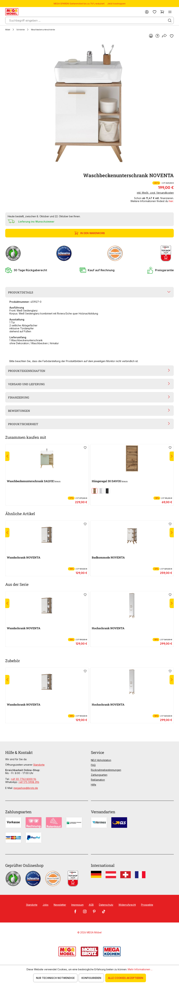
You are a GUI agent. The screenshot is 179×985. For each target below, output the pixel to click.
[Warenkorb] (162, 11)
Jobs (45, 904)
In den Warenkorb (92, 233)
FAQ (93, 765)
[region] (89, 105)
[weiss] (101, 491)
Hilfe (93, 784)
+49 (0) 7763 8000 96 (23, 779)
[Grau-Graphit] (107, 491)
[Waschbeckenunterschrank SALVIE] (47, 458)
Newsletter (60, 904)
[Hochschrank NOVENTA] (132, 605)
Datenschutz (106, 904)
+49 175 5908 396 (28, 782)
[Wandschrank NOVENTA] (47, 535)
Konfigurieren (91, 977)
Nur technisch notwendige (55, 977)
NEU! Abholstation (101, 760)
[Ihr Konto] (147, 11)
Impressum (77, 904)
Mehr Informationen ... (140, 969)
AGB (91, 904)
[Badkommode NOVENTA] (132, 535)
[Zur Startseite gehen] (11, 11)
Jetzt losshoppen (116, 3)
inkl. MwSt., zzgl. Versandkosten (155, 192)
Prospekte (147, 904)
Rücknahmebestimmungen (106, 769)
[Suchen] (170, 20)
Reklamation (98, 779)
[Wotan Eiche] (94, 491)
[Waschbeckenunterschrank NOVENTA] (88, 105)
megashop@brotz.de (25, 787)
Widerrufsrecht (127, 904)
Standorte (39, 764)
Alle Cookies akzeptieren (125, 977)
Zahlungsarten (99, 774)
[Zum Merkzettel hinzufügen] (172, 36)
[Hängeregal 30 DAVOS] (132, 458)
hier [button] (171, 201)
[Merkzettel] (154, 11)
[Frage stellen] (157, 36)
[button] (26, 270)
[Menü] (170, 11)
